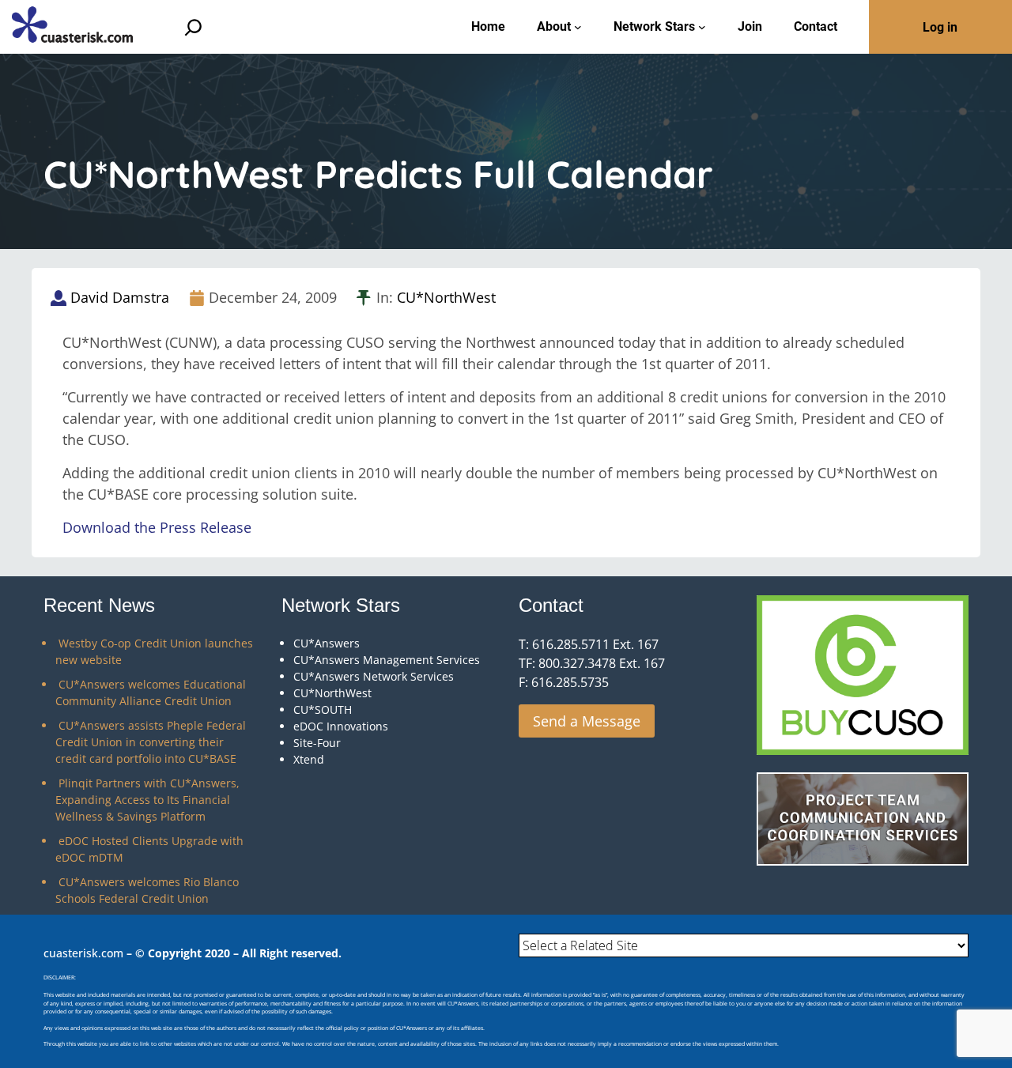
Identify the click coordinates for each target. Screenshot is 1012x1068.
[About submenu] (578, 27)
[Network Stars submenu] (702, 27)
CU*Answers (326, 643)
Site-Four (317, 742)
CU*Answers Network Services (373, 676)
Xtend (308, 759)
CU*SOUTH (322, 709)
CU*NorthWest (446, 297)
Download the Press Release (156, 527)
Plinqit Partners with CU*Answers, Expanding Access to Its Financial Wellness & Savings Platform (147, 800)
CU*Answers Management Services (386, 659)
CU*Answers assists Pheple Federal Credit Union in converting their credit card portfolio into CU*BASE (150, 742)
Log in (940, 27)
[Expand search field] (193, 27)
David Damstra (119, 297)
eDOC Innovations (340, 726)
